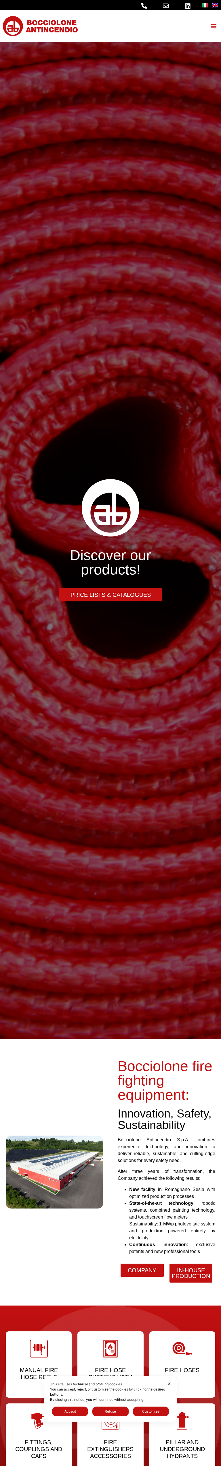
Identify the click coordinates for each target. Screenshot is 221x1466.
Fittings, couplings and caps (38, 1449)
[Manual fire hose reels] (38, 1348)
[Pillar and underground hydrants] (182, 1420)
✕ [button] (169, 1383)
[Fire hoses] (182, 1348)
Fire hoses (182, 1370)
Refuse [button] (110, 1411)
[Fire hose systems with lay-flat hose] (110, 1348)
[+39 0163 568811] (144, 6)
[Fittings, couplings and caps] (38, 1420)
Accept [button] (70, 1411)
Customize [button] (150, 1411)
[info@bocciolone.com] (166, 6)
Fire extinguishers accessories (110, 1449)
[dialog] (110, 1399)
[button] (213, 26)
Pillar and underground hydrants (182, 1449)
